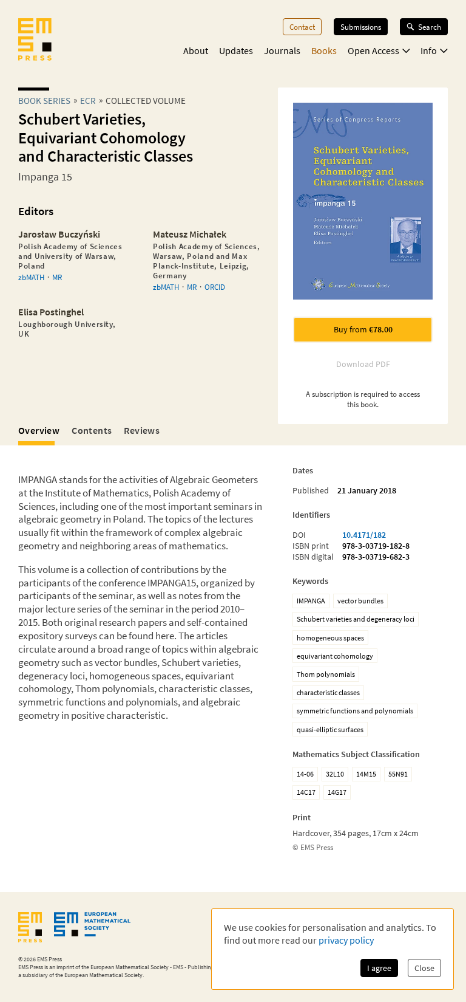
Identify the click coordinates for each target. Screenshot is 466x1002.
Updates (236, 50)
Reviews (142, 430)
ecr (88, 100)
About (195, 50)
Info (428, 50)
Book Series (44, 100)
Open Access (373, 50)
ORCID (214, 287)
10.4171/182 (364, 534)
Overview (38, 430)
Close (424, 968)
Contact (302, 27)
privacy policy (346, 940)
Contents (92, 430)
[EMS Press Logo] (35, 40)
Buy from (363, 329)
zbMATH (31, 277)
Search (429, 27)
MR (57, 277)
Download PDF (363, 364)
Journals (282, 50)
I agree (379, 968)
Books (324, 50)
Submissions (360, 27)
